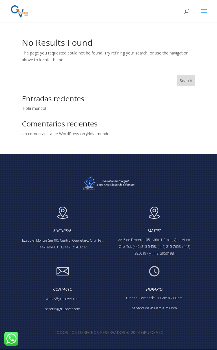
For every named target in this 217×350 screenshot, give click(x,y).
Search (186, 80)
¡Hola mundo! (34, 108)
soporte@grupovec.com (62, 309)
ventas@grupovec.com (62, 298)
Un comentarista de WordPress (50, 133)
